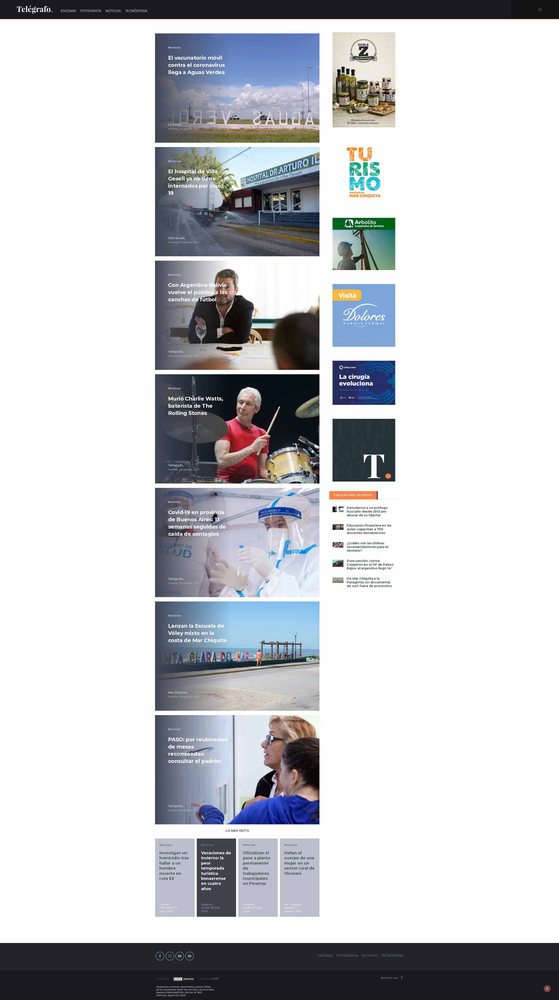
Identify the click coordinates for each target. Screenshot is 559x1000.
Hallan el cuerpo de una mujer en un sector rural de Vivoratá (258, 863)
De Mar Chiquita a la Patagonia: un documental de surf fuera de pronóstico (369, 582)
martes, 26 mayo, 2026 (291, 909)
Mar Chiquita (177, 692)
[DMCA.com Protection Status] (184, 978)
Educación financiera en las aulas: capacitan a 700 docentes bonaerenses (369, 529)
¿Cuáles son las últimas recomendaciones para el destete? (367, 547)
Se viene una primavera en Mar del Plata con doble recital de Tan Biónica (298, 866)
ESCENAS (68, 11)
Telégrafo (175, 351)
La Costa (174, 124)
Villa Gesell (176, 238)
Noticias (174, 47)
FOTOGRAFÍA (90, 11)
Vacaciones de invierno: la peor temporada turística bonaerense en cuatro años (174, 871)
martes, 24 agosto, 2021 (183, 128)
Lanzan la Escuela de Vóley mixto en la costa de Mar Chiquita (197, 633)
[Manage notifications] (547, 988)
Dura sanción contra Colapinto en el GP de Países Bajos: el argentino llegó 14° (370, 564)
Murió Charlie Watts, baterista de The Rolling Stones (195, 405)
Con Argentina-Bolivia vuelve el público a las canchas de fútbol (197, 292)
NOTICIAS (113, 11)
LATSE (214, 978)
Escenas (290, 845)
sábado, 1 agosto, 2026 (251, 909)
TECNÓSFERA (136, 11)
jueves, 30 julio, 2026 (169, 909)
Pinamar (206, 904)
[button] (237, 88)
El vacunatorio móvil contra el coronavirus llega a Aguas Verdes (196, 65)
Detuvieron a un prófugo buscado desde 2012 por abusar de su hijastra (367, 511)
